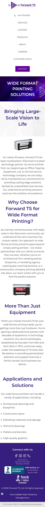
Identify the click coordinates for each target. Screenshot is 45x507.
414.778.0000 (24, 15)
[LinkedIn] (20, 455)
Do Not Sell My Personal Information (31, 504)
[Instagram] (24, 455)
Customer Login (23, 59)
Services (22, 22)
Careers (22, 52)
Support (22, 30)
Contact (22, 69)
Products (22, 37)
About (22, 44)
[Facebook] (16, 455)
